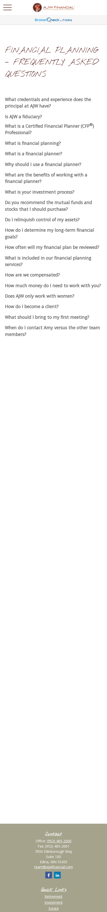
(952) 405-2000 (59, 841)
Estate (54, 908)
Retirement (53, 896)
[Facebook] (48, 875)
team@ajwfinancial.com (53, 866)
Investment (54, 902)
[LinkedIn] (57, 875)
